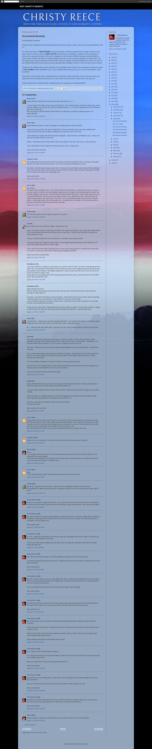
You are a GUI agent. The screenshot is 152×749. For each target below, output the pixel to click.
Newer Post (27, 729)
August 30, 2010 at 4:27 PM (35, 443)
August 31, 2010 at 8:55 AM (35, 594)
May (114, 145)
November (117, 110)
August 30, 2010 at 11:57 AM (36, 257)
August (115, 119)
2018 (113, 81)
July (114, 139)
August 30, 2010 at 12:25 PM (36, 312)
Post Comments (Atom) (39, 732)
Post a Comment (30, 725)
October (116, 113)
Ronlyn (29, 98)
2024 (113, 63)
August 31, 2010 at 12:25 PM (36, 721)
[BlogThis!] (60, 88)
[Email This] (58, 88)
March (115, 151)
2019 (113, 78)
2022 (113, 69)
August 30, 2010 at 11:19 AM (36, 179)
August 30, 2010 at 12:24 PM (36, 280)
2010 (113, 104)
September (117, 116)
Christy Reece (32, 500)
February (116, 154)
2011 (113, 101)
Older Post (98, 729)
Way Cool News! (118, 124)
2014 (113, 92)
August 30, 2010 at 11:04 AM (36, 116)
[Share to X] (62, 88)
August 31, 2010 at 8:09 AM (35, 507)
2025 (113, 60)
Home (63, 729)
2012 (113, 98)
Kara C (29, 185)
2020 (113, 75)
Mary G (29, 449)
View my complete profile (117, 49)
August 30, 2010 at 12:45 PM (36, 330)
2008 (113, 163)
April (115, 148)
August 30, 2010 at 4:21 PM (35, 431)
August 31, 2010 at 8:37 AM (35, 570)
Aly (28, 223)
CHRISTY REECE (62, 17)
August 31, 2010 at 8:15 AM (35, 547)
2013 (113, 95)
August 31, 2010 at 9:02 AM (35, 642)
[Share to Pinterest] (66, 88)
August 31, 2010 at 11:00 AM (36, 690)
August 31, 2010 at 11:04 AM (36, 709)
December (116, 107)
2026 (113, 57)
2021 (113, 72)
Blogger (85, 744)
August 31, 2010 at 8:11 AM (35, 527)
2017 (113, 84)
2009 (113, 160)
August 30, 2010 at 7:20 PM (35, 477)
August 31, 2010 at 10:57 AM (36, 668)
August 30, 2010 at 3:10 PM (35, 411)
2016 (113, 87)
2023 (113, 66)
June (114, 142)
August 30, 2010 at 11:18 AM (36, 153)
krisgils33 (30, 159)
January (115, 156)
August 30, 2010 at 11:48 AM (36, 217)
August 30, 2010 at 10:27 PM (36, 493)
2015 (113, 90)
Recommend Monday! (120, 121)
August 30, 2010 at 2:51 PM (35, 374)
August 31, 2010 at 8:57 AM (35, 612)
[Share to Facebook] (64, 88)
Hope (29, 123)
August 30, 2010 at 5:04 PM (35, 463)
